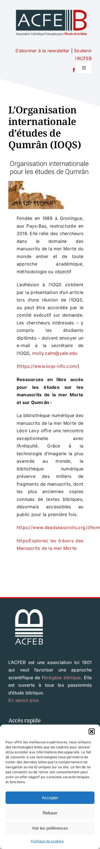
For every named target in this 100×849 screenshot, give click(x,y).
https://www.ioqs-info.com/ (48, 366)
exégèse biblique (62, 677)
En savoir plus (23, 700)
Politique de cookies (47, 841)
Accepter (50, 797)
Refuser (50, 813)
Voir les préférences (50, 828)
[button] (91, 731)
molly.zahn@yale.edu (55, 353)
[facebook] (74, 70)
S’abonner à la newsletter (42, 50)
